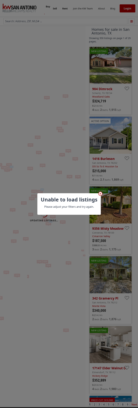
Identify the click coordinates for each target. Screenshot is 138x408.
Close (100, 194)
